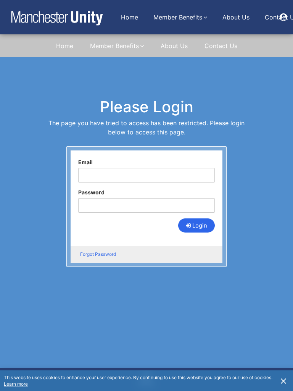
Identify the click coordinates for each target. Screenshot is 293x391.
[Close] (283, 380)
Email (85, 162)
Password (91, 192)
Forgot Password (98, 254)
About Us (236, 17)
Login (199, 225)
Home (129, 17)
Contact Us (220, 46)
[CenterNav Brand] (56, 17)
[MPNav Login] (283, 17)
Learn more (16, 384)
